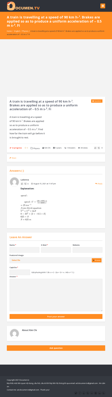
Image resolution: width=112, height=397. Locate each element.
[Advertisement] (56, 68)
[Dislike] (98, 148)
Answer (13, 276)
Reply (100, 183)
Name (13, 245)
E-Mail (44, 245)
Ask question (56, 348)
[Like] (95, 148)
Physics (25, 31)
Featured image (17, 255)
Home (9, 31)
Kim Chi (47, 148)
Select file (16, 260)
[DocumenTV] (23, 5)
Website (76, 245)
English (17, 31)
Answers (71, 148)
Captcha (14, 267)
